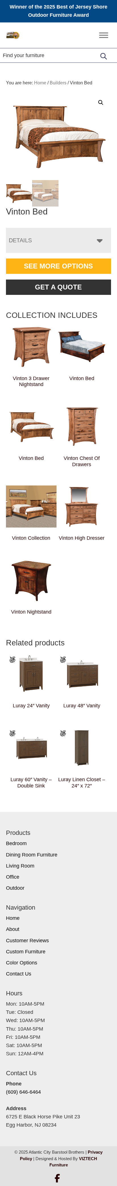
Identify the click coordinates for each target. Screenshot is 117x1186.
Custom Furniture (25, 951)
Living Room (20, 866)
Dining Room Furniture (31, 855)
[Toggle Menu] (103, 35)
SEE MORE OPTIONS (58, 266)
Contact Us (18, 974)
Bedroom (16, 843)
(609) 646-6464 (23, 1092)
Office (12, 877)
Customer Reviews (27, 940)
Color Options (21, 963)
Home (13, 918)
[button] (101, 102)
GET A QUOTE (58, 287)
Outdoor (15, 888)
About (12, 929)
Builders (58, 82)
